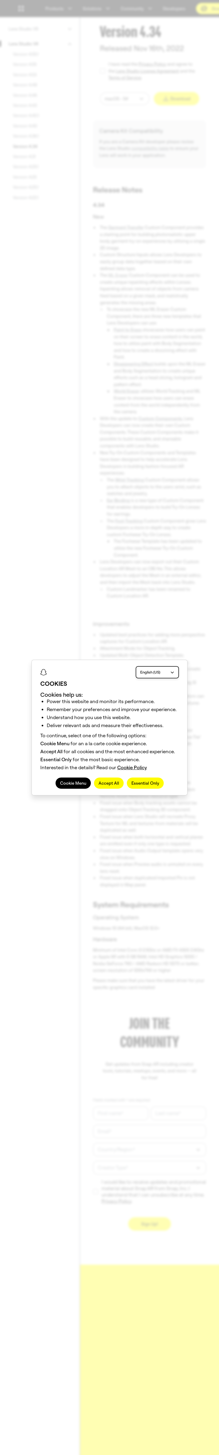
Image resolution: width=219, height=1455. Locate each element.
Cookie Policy (132, 767)
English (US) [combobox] (150, 672)
